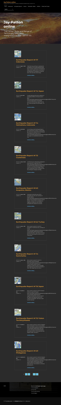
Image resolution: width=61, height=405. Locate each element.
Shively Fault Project (45, 6)
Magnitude (36, 387)
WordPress (20, 401)
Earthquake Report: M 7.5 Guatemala (27, 157)
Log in (5, 385)
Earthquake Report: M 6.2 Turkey (30, 222)
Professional (10, 6)
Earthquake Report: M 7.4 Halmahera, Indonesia (27, 124)
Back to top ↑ (28, 401)
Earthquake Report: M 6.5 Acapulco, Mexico (27, 189)
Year (35, 389)
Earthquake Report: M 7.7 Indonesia (27, 61)
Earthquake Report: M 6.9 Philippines (27, 352)
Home (5, 6)
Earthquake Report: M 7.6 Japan (30, 286)
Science (24, 6)
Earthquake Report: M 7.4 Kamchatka (27, 255)
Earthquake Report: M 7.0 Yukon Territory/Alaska (30, 319)
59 (34, 374)
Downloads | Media (31, 6)
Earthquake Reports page (40, 386)
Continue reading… (31, 75)
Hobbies (38, 6)
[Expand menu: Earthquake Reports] (22, 6)
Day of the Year (37, 391)
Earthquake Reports (18, 6)
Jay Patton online (9, 401)
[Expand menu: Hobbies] (40, 6)
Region (36, 393)
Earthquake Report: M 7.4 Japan (30, 91)
